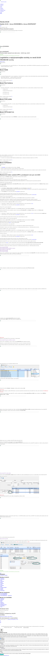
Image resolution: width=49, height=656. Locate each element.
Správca (1, 589)
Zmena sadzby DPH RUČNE (4, 247)
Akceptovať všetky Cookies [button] (8, 627)
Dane (1, 580)
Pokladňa (2, 583)
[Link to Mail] (0, 622)
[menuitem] (24, 4)
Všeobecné (2, 578)
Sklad (1, 584)
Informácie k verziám (3, 575)
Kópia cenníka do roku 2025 (4, 250)
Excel (32, 203)
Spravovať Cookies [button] (26, 627)
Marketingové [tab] (2, 647)
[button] (0, 25)
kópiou (10, 222)
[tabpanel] (24, 641)
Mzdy (1, 586)
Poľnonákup (2, 590)
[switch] (0, 652)
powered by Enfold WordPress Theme (13, 619)
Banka (1, 582)
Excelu (29, 189)
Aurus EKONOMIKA (3, 593)
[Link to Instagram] (0, 621)
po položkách (18, 191)
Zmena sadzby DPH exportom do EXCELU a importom (7, 248)
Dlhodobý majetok (3, 587)
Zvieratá (1, 588)
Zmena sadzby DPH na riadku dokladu (5, 249)
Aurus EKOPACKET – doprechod (6, 595)
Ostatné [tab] (1, 651)
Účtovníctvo (2, 579)
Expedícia (2, 585)
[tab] (24, 178)
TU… (12, 80)
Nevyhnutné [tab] (1, 637)
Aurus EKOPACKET (3, 594)
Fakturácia (2, 581)
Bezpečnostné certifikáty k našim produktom (6, 616)
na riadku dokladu (33, 194)
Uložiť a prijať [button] (2, 654)
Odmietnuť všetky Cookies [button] (18, 627)
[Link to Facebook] (0, 620)
